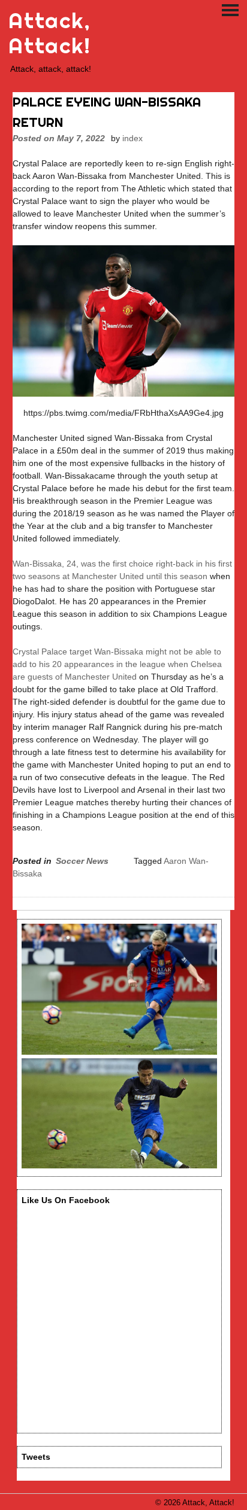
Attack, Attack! (49, 33)
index (132, 138)
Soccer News (82, 861)
